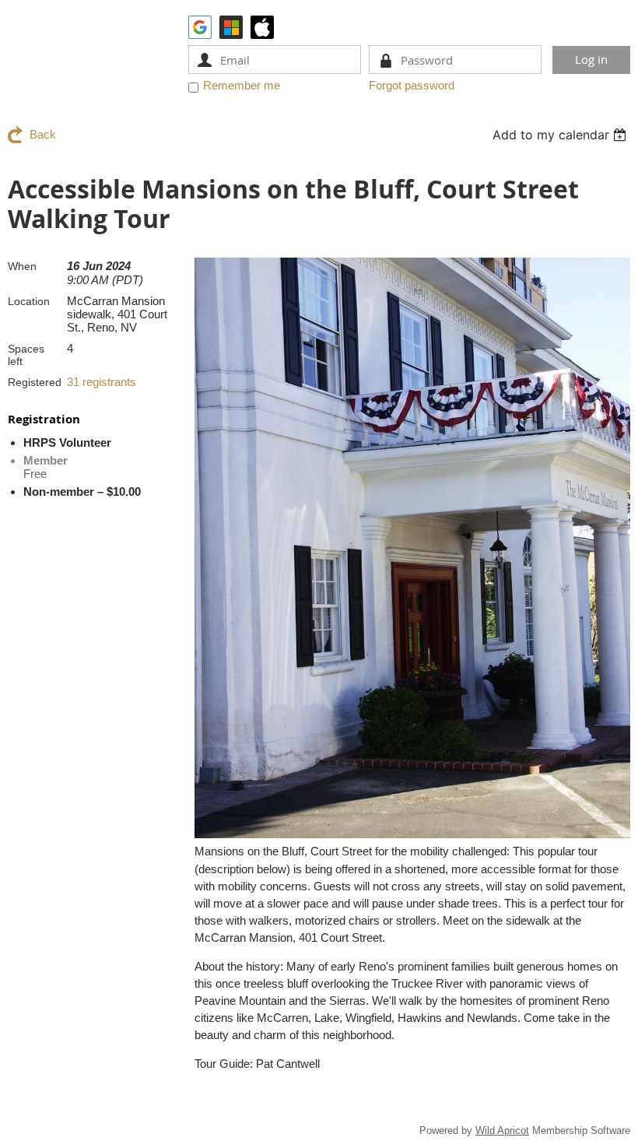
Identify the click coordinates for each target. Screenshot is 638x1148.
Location (29, 301)
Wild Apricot (502, 1130)
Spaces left (26, 354)
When (22, 266)
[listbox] (561, 134)
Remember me (241, 85)
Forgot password (411, 85)
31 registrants (101, 381)
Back (43, 134)
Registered (34, 382)
